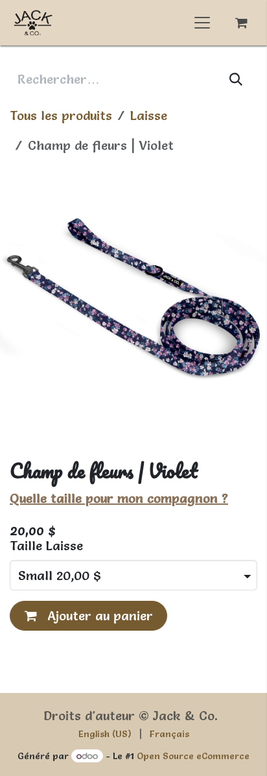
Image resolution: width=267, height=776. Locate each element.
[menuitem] (105, 734)
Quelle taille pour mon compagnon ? (119, 498)
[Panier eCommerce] (241, 22)
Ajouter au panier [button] (98, 616)
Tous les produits (61, 115)
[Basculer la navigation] (202, 22)
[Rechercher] (236, 79)
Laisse (148, 115)
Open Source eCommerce (193, 756)
